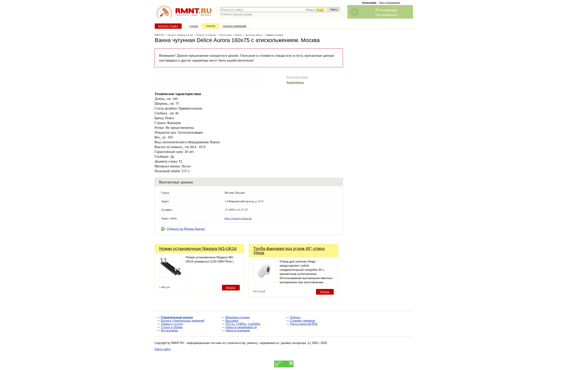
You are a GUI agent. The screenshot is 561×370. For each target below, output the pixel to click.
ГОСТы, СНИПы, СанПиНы (242, 324)
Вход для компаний (390, 2)
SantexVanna (295, 82)
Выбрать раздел (168, 26)
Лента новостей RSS (304, 324)
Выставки (231, 320)
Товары (210, 26)
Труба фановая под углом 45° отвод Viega (289, 250)
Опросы (295, 317)
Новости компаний (237, 330)
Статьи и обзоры (172, 327)
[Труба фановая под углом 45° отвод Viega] (265, 281)
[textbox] (273, 9)
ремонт (195, 15)
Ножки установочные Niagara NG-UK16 (198, 248)
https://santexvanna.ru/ (238, 218)
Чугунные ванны (297, 77)
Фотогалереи (169, 330)
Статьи (194, 26)
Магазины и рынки (237, 317)
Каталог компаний (234, 26)
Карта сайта (162, 349)
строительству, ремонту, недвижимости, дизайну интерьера (266, 343)
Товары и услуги (172, 324)
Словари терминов (302, 320)
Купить (230, 287)
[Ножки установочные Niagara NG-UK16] (171, 276)
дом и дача (206, 15)
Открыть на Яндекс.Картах (186, 228)
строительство (182, 15)
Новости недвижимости (241, 327)
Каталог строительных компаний (182, 320)
